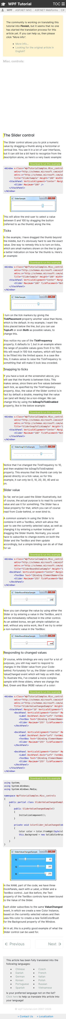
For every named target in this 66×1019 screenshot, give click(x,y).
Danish (19, 972)
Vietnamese (45, 987)
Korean (19, 980)
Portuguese (22, 983)
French (42, 972)
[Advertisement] (33, 98)
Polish (41, 980)
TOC (56, 4)
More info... (22, 43)
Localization (46, 1016)
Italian (41, 976)
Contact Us (26, 1016)
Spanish (20, 987)
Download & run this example (45, 164)
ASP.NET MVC (23, 10)
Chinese (20, 969)
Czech (42, 969)
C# (62, 10)
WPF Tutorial (19, 4)
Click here (12, 996)
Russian (42, 983)
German (20, 976)
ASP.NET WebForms (46, 10)
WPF (9, 10)
